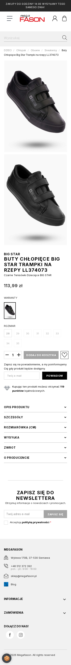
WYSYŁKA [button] (12, 437)
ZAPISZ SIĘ (55, 514)
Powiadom (54, 375)
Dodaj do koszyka (41, 355)
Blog (13, 584)
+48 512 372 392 (21, 566)
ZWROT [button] (10, 447)
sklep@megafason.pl (24, 576)
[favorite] (64, 355)
